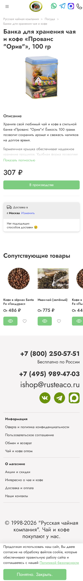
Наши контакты (16, 495)
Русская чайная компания (21, 19)
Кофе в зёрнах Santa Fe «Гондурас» (18, 302)
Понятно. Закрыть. (35, 574)
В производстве (41, 184)
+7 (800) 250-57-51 (50, 353)
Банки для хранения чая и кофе (25, 23)
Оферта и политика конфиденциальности (37, 426)
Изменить (28, 213)
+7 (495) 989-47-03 (49, 374)
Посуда (50, 19)
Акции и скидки (17, 471)
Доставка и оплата (19, 487)
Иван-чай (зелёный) (53, 300)
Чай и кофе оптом (19, 450)
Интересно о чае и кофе (24, 479)
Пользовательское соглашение (29, 434)
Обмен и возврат (18, 442)
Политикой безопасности (59, 562)
